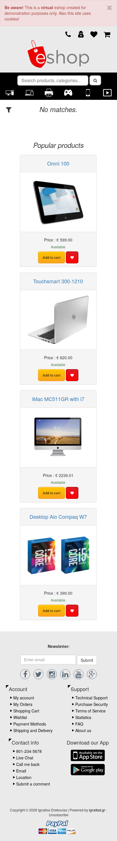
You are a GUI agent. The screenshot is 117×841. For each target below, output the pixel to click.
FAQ (79, 724)
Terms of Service (90, 711)
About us (83, 730)
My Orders (22, 704)
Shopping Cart (26, 711)
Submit (87, 660)
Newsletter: (59, 646)
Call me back (27, 764)
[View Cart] (107, 34)
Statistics (83, 717)
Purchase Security (91, 704)
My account (23, 698)
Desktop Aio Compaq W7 (58, 516)
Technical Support (91, 698)
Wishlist (20, 717)
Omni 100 (58, 163)
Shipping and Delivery (33, 730)
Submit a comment (33, 784)
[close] (109, 8)
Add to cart (51, 257)
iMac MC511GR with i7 (58, 398)
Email (21, 771)
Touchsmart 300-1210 (58, 281)
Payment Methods (29, 724)
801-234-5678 (29, 751)
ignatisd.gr (97, 809)
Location (24, 777)
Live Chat (24, 758)
